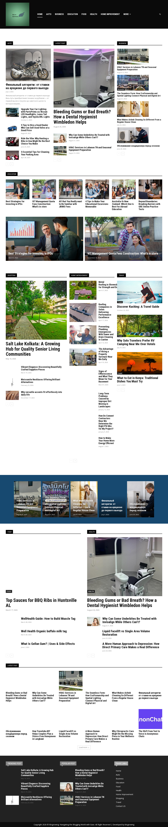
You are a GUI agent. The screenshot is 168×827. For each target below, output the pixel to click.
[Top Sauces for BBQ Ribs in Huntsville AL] (43, 566)
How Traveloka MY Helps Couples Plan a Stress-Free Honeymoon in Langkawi (44, 735)
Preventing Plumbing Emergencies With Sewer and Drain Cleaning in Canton (106, 333)
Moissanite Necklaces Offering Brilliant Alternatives (40, 380)
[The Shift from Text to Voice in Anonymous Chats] (150, 719)
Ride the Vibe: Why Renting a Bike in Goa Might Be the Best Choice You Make (35, 141)
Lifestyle (10, 335)
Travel (120, 302)
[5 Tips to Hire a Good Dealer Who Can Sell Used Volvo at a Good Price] (12, 128)
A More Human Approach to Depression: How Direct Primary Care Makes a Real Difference (130, 645)
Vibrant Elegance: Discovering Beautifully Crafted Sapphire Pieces (41, 368)
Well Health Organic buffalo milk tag (44, 631)
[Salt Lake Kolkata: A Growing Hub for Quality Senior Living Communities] (36, 310)
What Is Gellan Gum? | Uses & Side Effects (48, 644)
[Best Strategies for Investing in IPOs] (17, 189)
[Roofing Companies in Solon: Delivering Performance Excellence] (82, 312)
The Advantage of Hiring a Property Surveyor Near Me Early (106, 354)
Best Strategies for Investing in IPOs (15, 202)
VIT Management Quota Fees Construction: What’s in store (43, 204)
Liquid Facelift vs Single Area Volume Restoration (126, 632)
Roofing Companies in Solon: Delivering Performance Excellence (105, 311)
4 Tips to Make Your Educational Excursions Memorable (96, 204)
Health (57, 103)
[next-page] (11, 164)
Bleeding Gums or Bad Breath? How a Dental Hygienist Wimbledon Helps (82, 117)
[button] (160, 14)
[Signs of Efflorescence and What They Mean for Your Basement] (82, 379)
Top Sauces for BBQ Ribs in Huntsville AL (41, 603)
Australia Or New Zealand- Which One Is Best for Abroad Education (123, 205)
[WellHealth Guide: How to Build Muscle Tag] (12, 621)
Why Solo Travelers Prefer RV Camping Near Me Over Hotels (136, 342)
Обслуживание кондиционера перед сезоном (138, 146)
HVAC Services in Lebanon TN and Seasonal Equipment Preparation (90, 148)
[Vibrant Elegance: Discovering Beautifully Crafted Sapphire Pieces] (12, 370)
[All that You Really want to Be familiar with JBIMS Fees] (71, 189)
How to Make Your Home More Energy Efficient (106, 441)
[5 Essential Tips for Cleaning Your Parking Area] (12, 155)
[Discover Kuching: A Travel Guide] (139, 292)
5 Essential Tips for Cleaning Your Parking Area (35, 153)
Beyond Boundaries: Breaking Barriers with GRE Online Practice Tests (149, 205)
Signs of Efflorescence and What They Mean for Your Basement (106, 376)
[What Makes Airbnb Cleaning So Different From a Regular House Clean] (133, 109)
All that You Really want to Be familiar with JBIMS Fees (70, 204)
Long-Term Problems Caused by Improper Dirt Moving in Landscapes (105, 400)
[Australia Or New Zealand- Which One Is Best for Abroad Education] (124, 189)
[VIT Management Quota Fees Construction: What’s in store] (44, 189)
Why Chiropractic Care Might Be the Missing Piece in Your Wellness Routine (123, 735)
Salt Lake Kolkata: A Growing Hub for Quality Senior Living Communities (33, 349)
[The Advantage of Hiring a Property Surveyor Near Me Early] (82, 357)
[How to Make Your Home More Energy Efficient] (82, 446)
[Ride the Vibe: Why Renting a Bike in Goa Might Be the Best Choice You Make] (12, 141)
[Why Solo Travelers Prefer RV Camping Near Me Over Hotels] (139, 326)
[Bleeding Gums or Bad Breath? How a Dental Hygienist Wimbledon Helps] (84, 78)
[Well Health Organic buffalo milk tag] (12, 634)
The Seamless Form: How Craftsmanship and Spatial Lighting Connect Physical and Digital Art (139, 94)
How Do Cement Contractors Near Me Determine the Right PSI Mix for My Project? (106, 422)
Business (121, 63)
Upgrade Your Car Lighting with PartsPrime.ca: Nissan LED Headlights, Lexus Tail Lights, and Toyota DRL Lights (35, 113)
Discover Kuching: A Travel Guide (138, 306)
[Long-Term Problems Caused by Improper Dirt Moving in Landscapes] (82, 401)
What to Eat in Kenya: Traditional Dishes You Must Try (137, 379)
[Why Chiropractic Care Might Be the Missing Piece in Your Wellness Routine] (124, 719)
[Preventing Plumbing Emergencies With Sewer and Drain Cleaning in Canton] (82, 334)
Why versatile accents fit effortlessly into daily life (41, 393)
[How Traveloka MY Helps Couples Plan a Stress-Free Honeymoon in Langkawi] (44, 719)
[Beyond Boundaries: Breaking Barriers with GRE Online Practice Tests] (150, 189)
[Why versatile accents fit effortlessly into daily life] (12, 395)
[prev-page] (7, 164)
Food (9, 591)
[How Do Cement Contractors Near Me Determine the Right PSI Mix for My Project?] (82, 423)
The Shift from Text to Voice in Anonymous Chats (149, 734)
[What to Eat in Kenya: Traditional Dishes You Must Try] (139, 363)
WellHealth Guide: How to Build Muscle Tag (48, 618)
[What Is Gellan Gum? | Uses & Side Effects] (12, 646)
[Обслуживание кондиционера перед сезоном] (133, 135)
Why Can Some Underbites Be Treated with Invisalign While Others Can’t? (89, 136)
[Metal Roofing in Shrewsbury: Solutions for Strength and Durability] (82, 290)
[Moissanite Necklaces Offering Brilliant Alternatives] (12, 382)
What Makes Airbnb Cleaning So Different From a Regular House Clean (139, 120)
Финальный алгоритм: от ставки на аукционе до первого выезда (27, 86)
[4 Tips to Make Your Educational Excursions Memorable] (97, 189)
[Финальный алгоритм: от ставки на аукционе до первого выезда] (28, 65)
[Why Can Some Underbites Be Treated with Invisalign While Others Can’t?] (60, 138)
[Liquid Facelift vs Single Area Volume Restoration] (93, 634)
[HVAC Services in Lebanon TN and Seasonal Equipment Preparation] (60, 150)
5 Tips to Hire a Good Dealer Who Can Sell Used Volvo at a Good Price (35, 128)
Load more (83, 747)
